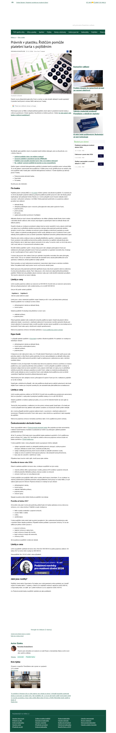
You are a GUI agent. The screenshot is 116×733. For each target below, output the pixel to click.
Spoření (41, 32)
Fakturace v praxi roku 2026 (84, 154)
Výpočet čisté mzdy (18, 718)
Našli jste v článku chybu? (17, 636)
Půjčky (49, 32)
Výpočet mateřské (40, 723)
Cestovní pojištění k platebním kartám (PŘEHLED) (30, 159)
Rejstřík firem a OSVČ (64, 727)
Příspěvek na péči (17, 727)
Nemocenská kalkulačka (88, 723)
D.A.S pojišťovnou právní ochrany (53, 330)
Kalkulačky (85, 32)
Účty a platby (31, 32)
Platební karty (30, 657)
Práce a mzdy (104, 32)
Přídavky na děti (17, 721)
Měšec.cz (13, 37)
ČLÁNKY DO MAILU (99, 2)
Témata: (13, 657)
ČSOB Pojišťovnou (27, 439)
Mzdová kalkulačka (64, 718)
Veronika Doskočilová (18, 51)
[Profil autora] (13, 648)
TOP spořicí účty (18, 32)
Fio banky (34, 193)
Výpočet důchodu (63, 721)
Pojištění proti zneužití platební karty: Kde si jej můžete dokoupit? (36, 161)
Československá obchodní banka (37, 427)
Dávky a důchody (60, 32)
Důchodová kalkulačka (42, 721)
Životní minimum (86, 721)
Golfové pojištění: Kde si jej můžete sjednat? (29, 156)
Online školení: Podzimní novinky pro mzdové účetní (32, 2)
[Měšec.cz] (13, 2)
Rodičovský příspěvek (64, 723)
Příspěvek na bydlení (41, 725)
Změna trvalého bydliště (42, 718)
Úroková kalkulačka (41, 727)
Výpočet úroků (16, 725)
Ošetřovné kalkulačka (64, 725)
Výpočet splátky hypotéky (89, 725)
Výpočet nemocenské (87, 718)
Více (101, 148)
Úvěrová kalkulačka (18, 723)
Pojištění (94, 32)
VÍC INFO (89, 2)
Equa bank (33, 338)
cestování (21, 657)
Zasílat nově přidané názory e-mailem (20, 634)
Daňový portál (73, 32)
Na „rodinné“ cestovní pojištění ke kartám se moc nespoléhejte (35, 163)
